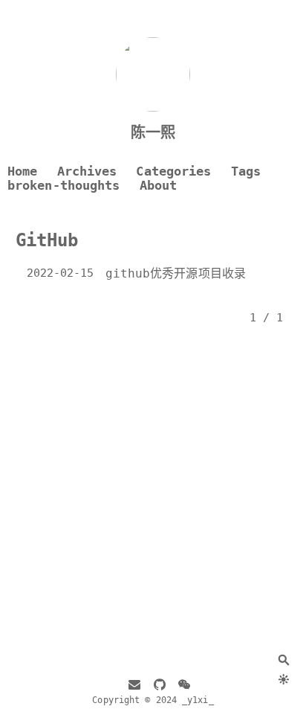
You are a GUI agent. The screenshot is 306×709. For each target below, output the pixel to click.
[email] (134, 686)
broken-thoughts (63, 186)
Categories (173, 171)
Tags (246, 171)
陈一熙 (153, 132)
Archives (87, 171)
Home (22, 171)
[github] (160, 686)
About (159, 186)
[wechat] (184, 686)
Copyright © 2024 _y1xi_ (152, 700)
